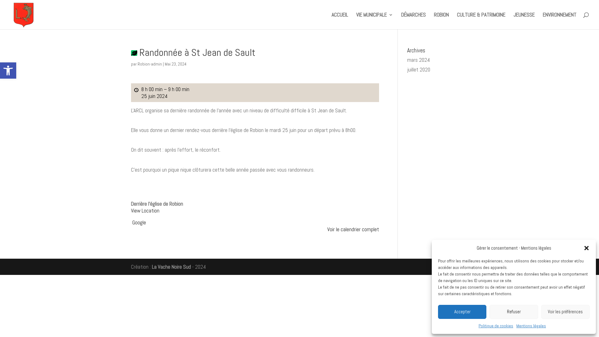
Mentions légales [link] (531, 326)
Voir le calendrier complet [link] (353, 229)
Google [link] (139, 222)
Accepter (462, 312)
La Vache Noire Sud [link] (171, 266)
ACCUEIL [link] (340, 15)
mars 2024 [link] (418, 59)
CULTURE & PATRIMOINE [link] (481, 15)
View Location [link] (145, 210)
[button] (586, 248)
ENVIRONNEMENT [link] (560, 15)
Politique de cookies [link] (496, 326)
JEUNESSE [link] (524, 15)
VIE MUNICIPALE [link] (371, 15)
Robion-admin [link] (150, 64)
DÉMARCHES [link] (413, 15)
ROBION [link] (441, 15)
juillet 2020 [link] (418, 69)
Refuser (514, 312)
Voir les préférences (565, 312)
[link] (8, 70)
